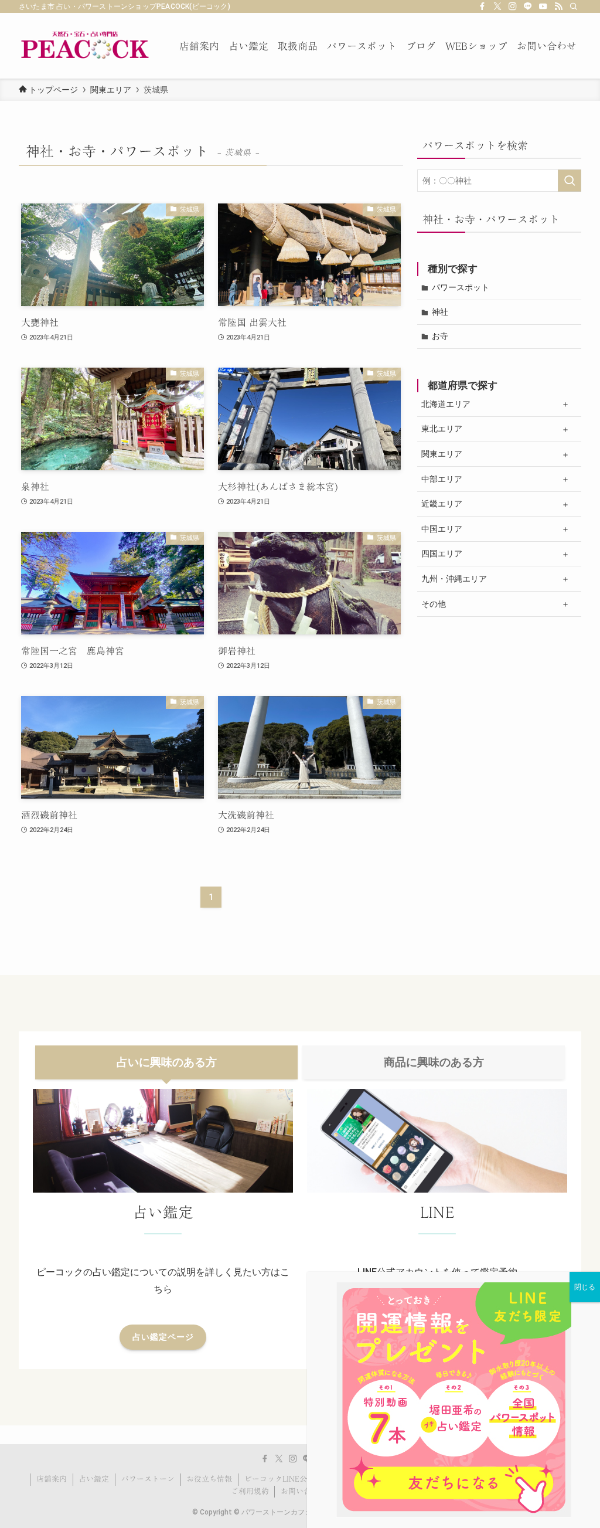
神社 (440, 312)
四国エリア (441, 553)
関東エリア (441, 454)
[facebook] (482, 6)
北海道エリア (446, 404)
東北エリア (441, 428)
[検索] (573, 6)
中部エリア (441, 479)
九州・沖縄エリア (454, 578)
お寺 (440, 336)
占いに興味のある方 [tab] (167, 1062)
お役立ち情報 (209, 1479)
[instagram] (512, 6)
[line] (528, 6)
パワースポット (460, 287)
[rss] (558, 6)
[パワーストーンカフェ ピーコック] (85, 45)
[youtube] (543, 6)
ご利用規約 (250, 1491)
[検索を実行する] (569, 180)
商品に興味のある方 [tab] (434, 1062)
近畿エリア (441, 503)
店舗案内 (51, 1479)
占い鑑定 (94, 1479)
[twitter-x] (497, 6)
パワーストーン (148, 1479)
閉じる (584, 1287)
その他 (433, 604)
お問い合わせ (303, 1491)
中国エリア (441, 529)
